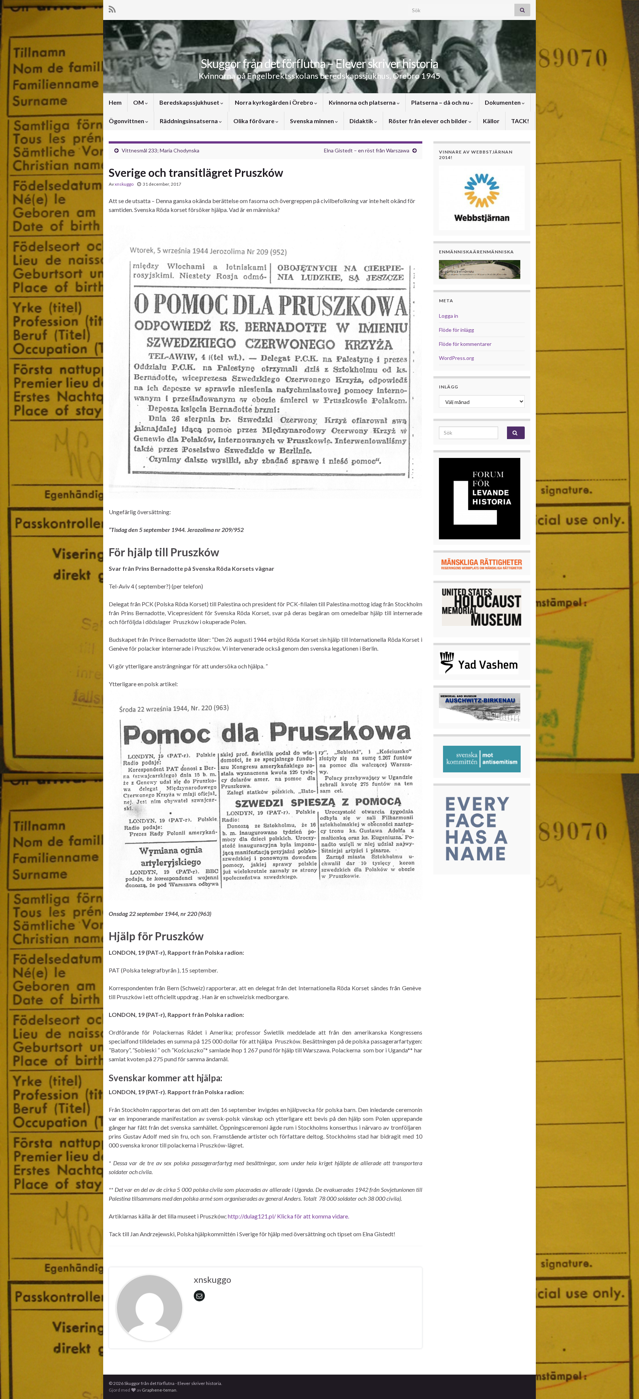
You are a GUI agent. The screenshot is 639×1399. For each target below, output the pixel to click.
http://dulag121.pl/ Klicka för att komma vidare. (288, 1216)
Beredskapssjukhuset (189, 102)
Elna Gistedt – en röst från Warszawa (366, 150)
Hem (115, 102)
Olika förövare (254, 120)
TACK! (520, 120)
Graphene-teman (159, 1390)
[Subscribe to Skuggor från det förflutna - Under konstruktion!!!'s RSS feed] (112, 8)
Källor (491, 120)
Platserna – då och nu (440, 102)
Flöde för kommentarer (465, 344)
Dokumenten (503, 102)
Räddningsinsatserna (189, 120)
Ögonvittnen (127, 120)
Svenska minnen (312, 120)
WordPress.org (456, 358)
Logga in (448, 316)
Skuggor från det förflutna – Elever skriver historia (319, 63)
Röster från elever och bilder (429, 120)
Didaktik (361, 120)
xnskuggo (124, 184)
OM (139, 102)
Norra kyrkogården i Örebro (274, 102)
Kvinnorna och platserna (363, 102)
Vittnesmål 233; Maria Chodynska (160, 150)
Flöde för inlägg (456, 330)
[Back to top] (622, 1382)
